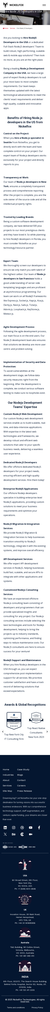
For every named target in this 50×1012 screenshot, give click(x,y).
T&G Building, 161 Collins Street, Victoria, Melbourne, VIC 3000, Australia (25, 950)
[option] (14, 726)
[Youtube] (30, 827)
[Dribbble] (22, 827)
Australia (25, 943)
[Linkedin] (5, 827)
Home (6, 28)
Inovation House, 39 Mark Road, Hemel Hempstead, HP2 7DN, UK (25, 917)
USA (25, 875)
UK (25, 910)
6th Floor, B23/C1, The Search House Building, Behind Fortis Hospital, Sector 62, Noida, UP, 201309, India (25, 984)
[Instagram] (13, 827)
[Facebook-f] (39, 827)
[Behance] (13, 834)
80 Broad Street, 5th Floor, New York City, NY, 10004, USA (25, 883)
